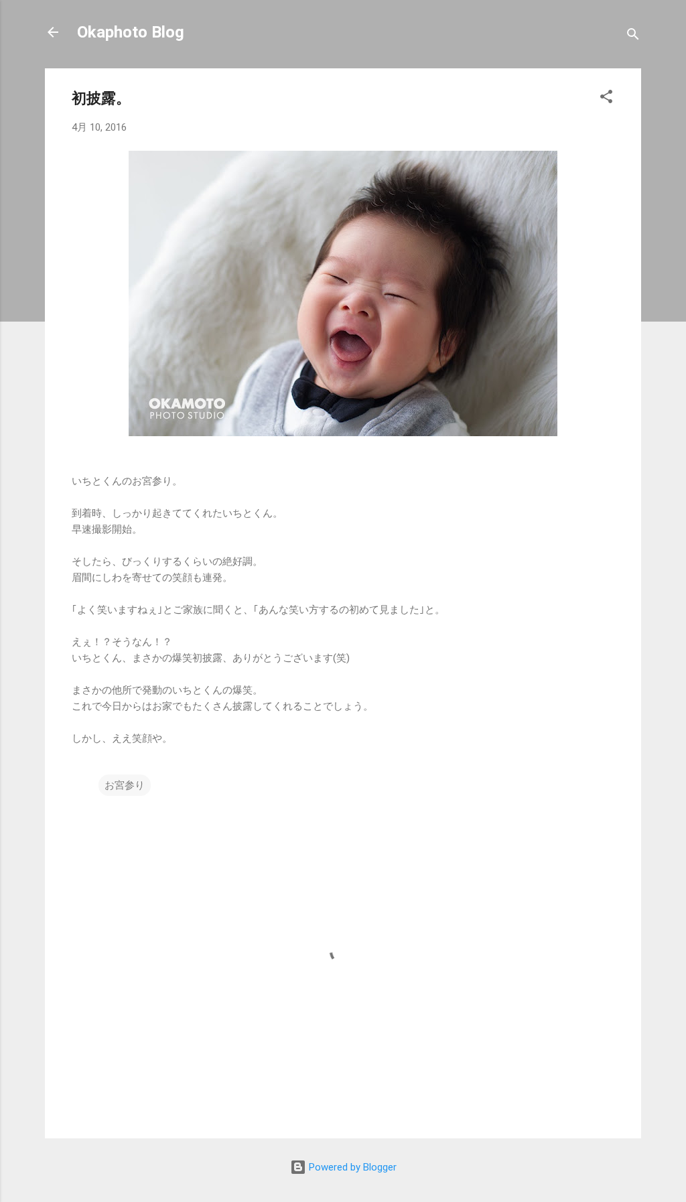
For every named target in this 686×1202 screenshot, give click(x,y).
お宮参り (125, 785)
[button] (606, 98)
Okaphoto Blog (130, 32)
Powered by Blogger (351, 1167)
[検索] (633, 36)
